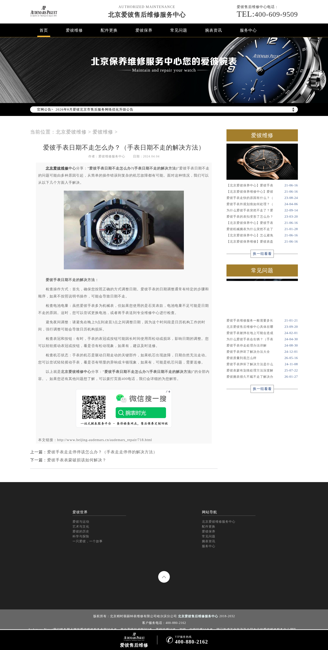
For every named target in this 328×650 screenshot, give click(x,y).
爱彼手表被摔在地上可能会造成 (262, 333)
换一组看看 (262, 254)
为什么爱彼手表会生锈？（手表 (262, 339)
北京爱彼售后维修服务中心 (147, 14)
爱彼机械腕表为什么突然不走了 (262, 229)
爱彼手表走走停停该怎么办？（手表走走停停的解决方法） (102, 452)
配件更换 (109, 30)
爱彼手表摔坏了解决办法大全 (262, 351)
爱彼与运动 (81, 521)
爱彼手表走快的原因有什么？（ (262, 198)
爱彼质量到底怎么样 (262, 358)
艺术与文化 (81, 526)
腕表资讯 (213, 30)
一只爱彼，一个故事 (88, 541)
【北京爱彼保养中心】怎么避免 (262, 235)
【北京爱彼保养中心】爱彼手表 (262, 185)
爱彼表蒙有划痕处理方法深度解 (262, 370)
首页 (43, 30)
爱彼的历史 (81, 531)
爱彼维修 (74, 30)
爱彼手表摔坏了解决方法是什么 (262, 364)
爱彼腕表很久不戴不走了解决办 (262, 376)
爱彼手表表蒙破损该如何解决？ (76, 460)
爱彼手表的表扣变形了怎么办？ (262, 216)
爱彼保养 (143, 30)
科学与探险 (81, 536)
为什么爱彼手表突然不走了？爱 (262, 210)
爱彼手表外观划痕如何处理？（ (262, 204)
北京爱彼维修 (71, 132)
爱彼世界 (80, 512)
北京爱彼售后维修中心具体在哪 (262, 326)
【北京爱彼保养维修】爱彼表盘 (262, 241)
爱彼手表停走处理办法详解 (262, 345)
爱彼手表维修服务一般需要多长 (262, 320)
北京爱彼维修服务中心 (218, 521)
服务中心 (248, 30)
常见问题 (178, 30)
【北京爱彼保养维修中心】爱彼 (262, 191)
